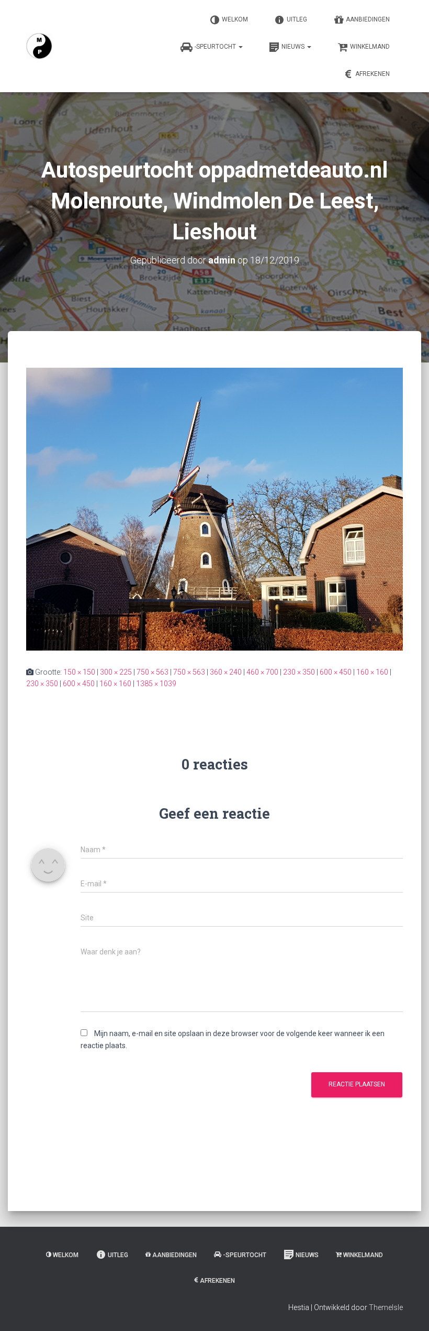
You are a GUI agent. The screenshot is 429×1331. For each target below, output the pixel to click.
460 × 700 (262, 672)
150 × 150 (79, 672)
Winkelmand (370, 46)
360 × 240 (226, 672)
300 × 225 (116, 672)
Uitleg (297, 19)
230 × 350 (299, 672)
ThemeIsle (386, 1307)
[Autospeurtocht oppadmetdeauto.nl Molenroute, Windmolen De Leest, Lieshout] (214, 508)
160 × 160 (372, 672)
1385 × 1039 (156, 683)
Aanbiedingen (368, 19)
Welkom (235, 19)
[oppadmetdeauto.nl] (39, 46)
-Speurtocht (216, 46)
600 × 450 (336, 672)
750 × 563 (152, 672)
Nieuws (293, 46)
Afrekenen (372, 74)
